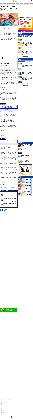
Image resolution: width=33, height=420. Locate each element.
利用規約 (2, 403)
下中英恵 (3, 9)
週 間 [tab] (21, 61)
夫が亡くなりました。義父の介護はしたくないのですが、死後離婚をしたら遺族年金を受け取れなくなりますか (27, 73)
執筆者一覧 (2, 412)
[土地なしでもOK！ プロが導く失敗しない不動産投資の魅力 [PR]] (25, 153)
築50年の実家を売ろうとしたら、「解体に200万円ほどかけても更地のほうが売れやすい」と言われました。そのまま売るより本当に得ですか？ (27, 82)
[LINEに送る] (4, 210)
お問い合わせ (2, 410)
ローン (26, 3)
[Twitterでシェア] (2, 210)
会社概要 (2, 401)
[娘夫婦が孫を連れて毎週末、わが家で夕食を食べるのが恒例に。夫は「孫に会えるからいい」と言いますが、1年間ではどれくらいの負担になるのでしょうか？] (20, 69)
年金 (17, 3)
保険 (21, 3)
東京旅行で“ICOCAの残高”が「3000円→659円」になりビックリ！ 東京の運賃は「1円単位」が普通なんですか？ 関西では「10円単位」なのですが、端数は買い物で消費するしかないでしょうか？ (27, 78)
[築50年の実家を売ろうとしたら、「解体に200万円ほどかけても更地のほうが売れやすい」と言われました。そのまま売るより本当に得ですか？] (20, 82)
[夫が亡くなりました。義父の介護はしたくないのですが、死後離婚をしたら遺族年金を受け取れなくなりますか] (20, 73)
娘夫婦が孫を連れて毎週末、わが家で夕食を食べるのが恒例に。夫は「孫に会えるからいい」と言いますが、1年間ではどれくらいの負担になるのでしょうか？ (27, 69)
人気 (2, 3)
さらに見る (25, 56)
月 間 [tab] (29, 61)
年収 (6, 3)
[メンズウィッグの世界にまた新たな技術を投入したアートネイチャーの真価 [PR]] (25, 146)
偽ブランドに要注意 (3, 65)
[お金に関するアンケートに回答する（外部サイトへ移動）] (25, 169)
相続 (10, 3)
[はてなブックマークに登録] (6, 210)
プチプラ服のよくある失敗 (4, 63)
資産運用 (30, 3)
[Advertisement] (9, 49)
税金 (13, 3)
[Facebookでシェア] (1, 210)
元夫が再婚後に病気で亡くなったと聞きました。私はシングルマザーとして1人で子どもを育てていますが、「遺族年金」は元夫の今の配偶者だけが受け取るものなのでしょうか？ (27, 65)
